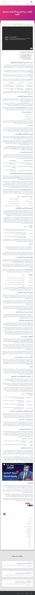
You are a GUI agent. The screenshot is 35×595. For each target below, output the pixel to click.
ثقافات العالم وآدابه (28, 536)
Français (7, 3)
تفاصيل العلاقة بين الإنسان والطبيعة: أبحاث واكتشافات (23, 581)
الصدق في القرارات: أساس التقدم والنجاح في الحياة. (23, 573)
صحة (30, 539)
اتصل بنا (8, 1)
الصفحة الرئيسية (16, 1)
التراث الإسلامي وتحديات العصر (27, 526)
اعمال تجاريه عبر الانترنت (28, 523)
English (4, 1)
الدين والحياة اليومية (27, 503)
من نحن (12, 1)
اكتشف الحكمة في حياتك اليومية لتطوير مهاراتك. (24, 563)
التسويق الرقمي (29, 528)
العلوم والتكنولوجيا (29, 533)
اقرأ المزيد (28, 566)
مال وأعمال (29, 544)
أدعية (30, 520)
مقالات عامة (29, 546)
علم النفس (30, 541)
